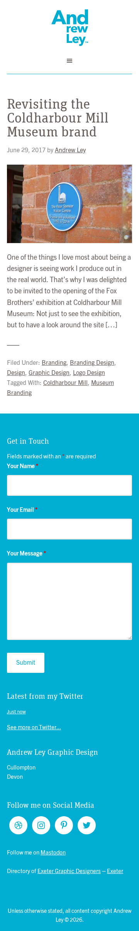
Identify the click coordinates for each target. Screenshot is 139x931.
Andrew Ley (69, 27)
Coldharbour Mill (65, 383)
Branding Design (92, 363)
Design (16, 373)
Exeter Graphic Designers (69, 871)
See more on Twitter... (34, 727)
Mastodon (53, 853)
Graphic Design (49, 373)
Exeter (115, 871)
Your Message (26, 554)
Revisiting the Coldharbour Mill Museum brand (57, 118)
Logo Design (89, 373)
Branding (54, 363)
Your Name (22, 466)
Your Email (22, 510)
